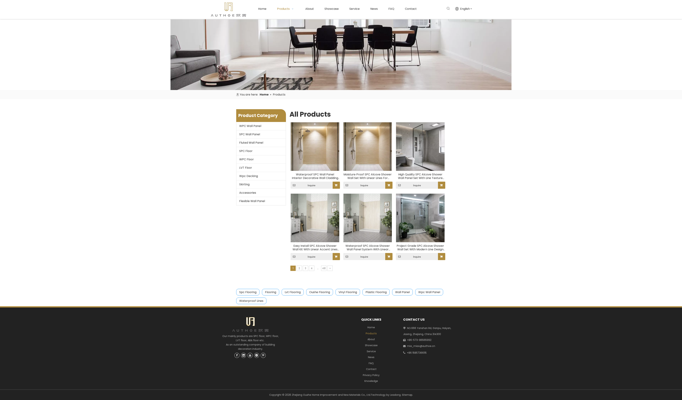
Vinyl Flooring (348, 292)
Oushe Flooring (319, 292)
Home (371, 327)
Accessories (247, 193)
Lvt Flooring (293, 292)
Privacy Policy (371, 375)
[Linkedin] (243, 355)
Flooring (270, 292)
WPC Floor (246, 159)
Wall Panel (402, 292)
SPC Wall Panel (249, 134)
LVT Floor (245, 168)
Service (371, 351)
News (371, 357)
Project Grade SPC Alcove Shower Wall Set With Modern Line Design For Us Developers (420, 247)
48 (324, 268)
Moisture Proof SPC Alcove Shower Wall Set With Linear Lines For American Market (367, 176)
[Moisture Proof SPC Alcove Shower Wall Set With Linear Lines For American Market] (367, 146)
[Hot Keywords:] (448, 8)
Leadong (395, 395)
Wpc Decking (248, 176)
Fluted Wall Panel (251, 143)
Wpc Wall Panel (429, 292)
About (371, 339)
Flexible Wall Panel (252, 201)
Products (371, 333)
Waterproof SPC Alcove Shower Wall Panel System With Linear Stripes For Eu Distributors (367, 247)
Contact (371, 369)
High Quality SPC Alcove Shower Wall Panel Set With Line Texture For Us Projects (420, 176)
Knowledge (371, 381)
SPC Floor (246, 151)
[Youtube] (250, 355)
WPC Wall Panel (250, 126)
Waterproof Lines (251, 301)
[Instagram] (256, 355)
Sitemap (407, 395)
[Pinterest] (263, 355)
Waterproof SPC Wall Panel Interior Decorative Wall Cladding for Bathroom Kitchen (315, 176)
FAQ (371, 363)
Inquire (311, 185)
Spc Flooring (247, 292)
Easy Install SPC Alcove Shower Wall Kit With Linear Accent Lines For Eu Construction (315, 247)
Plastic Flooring (376, 292)
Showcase (371, 345)
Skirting (244, 184)
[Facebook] (236, 355)
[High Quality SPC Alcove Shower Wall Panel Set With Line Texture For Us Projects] (420, 146)
